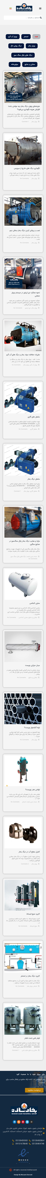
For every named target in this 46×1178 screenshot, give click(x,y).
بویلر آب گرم (12, 36)
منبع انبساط (33, 926)
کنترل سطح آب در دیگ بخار (29, 851)
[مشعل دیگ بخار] (23, 460)
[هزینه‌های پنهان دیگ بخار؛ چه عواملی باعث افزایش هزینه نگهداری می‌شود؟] (23, 87)
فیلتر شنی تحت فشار (32, 1038)
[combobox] (23, 17)
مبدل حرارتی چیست (32, 665)
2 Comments (25, 864)
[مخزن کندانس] (23, 584)
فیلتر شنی (25, 1050)
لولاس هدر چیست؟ (32, 789)
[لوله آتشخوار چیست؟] (23, 708)
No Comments (24, 243)
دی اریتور (28, 308)
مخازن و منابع (30, 64)
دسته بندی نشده (32, 556)
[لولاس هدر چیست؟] (23, 770)
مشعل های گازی (34, 417)
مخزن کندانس (35, 603)
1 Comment (25, 122)
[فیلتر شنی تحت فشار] (23, 1019)
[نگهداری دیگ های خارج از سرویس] (23, 149)
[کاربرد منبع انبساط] (23, 895)
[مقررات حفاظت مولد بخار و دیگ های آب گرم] (23, 336)
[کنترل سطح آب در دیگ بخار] (23, 833)
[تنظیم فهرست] (40, 8)
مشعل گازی (33, 429)
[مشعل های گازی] (23, 398)
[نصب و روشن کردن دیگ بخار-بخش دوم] (23, 211)
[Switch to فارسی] (10, 8)
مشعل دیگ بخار (34, 479)
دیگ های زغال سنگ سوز (23, 55)
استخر (26, 36)
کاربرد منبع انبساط (33, 914)
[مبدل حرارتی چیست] (23, 646)
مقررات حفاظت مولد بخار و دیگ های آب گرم (23, 354)
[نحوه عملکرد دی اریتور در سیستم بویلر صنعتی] (23, 274)
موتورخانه (14, 64)
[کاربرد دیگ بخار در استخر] (23, 957)
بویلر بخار (31, 45)
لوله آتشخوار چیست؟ (32, 727)
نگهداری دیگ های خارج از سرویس (27, 168)
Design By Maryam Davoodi (23, 1175)
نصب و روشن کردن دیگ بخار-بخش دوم (25, 230)
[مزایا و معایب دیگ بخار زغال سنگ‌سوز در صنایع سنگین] (23, 522)
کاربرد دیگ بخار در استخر (30, 976)
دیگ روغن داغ (16, 45)
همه (36, 36)
